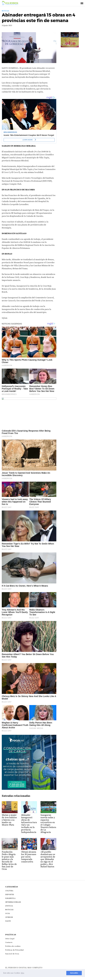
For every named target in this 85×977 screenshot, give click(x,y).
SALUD (8, 921)
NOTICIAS (5, 11)
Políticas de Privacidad (14, 950)
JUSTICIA (9, 906)
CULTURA (9, 891)
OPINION (9, 917)
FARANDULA (10, 898)
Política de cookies (13, 946)
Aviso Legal (9, 939)
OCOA (7, 914)
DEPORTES (9, 895)
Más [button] (22, 973)
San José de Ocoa (12, 954)
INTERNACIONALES (13, 902)
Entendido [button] (74, 973)
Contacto (9, 942)
